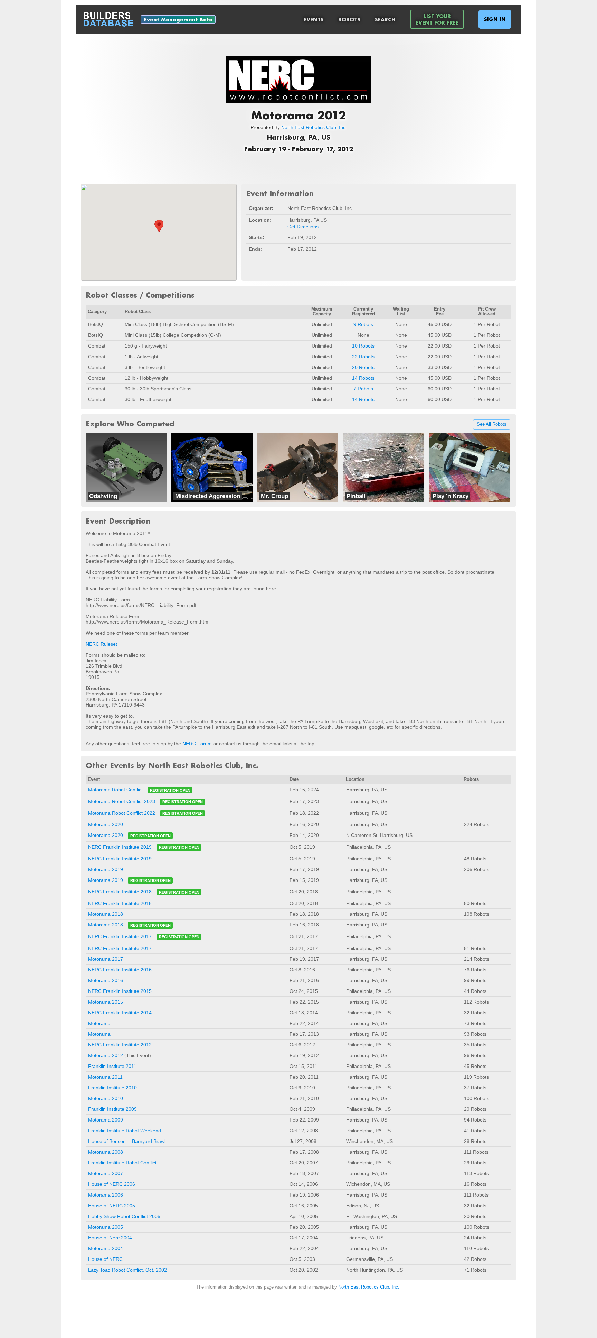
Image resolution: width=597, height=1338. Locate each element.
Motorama (99, 1023)
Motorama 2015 (105, 1002)
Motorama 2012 (105, 1055)
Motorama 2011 (105, 1077)
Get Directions (303, 226)
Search (385, 19)
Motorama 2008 (105, 1152)
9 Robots (363, 324)
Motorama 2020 (105, 824)
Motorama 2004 (105, 1248)
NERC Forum (197, 743)
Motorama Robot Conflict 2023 (121, 801)
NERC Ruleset (101, 644)
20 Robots (363, 367)
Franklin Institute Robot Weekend (124, 1130)
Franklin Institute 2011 (112, 1066)
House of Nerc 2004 (110, 1237)
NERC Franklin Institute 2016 (120, 969)
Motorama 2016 (105, 980)
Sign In (495, 19)
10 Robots (363, 346)
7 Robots (363, 388)
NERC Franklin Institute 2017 (120, 936)
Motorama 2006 (105, 1195)
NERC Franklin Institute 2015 (120, 991)
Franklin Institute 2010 (112, 1087)
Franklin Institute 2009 (112, 1109)
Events (314, 19)
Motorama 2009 (105, 1120)
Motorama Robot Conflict (115, 790)
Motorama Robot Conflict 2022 (121, 813)
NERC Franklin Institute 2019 (120, 847)
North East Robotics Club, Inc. (314, 127)
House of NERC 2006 (111, 1184)
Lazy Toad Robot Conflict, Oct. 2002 (127, 1270)
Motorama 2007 (105, 1173)
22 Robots (363, 356)
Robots (349, 19)
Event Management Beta (178, 19)
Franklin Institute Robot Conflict (122, 1162)
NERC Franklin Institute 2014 (120, 1012)
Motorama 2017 (105, 959)
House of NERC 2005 (111, 1205)
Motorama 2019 (105, 869)
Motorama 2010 (105, 1098)
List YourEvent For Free (437, 19)
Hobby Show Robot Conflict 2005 (124, 1216)
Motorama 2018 (105, 914)
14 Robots (363, 378)
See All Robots (491, 424)
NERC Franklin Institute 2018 (120, 892)
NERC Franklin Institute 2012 (120, 1045)
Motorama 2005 (105, 1227)
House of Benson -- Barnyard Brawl (126, 1141)
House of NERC (105, 1259)
